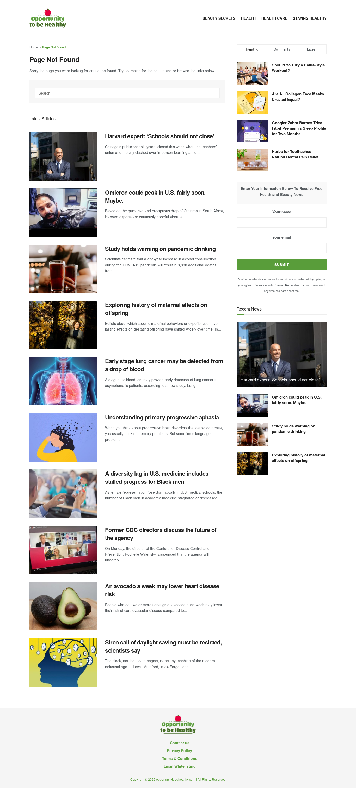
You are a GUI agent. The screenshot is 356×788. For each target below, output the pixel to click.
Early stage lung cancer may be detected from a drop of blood (164, 365)
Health (248, 18)
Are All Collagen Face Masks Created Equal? (298, 96)
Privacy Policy (179, 750)
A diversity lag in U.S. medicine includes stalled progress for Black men (156, 477)
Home (33, 47)
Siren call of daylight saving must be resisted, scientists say (163, 646)
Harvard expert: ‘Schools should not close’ (159, 136)
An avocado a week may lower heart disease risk (162, 590)
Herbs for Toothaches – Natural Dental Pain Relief (295, 154)
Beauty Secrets (218, 18)
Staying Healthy (310, 18)
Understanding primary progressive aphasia (162, 417)
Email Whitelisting (180, 766)
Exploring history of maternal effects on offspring (156, 308)
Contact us (179, 742)
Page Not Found (54, 47)
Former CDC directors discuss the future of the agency (161, 533)
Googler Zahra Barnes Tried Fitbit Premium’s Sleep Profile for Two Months (299, 128)
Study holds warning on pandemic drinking (160, 248)
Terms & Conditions (179, 758)
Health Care (274, 18)
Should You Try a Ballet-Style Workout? (298, 67)
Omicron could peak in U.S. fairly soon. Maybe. (155, 196)
